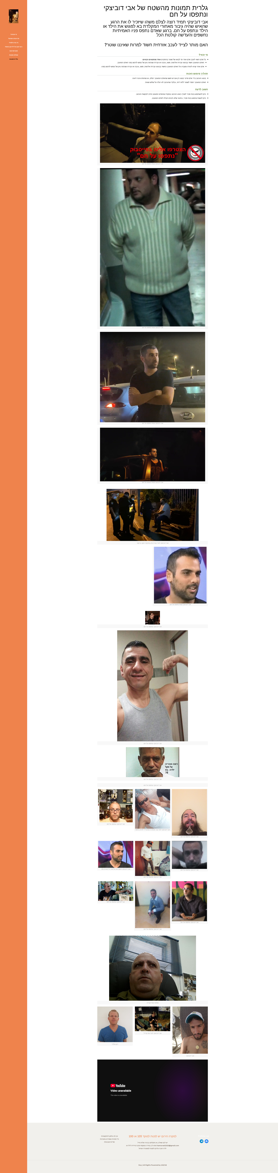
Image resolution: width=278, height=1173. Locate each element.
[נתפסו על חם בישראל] (13, 16)
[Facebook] (206, 1141)
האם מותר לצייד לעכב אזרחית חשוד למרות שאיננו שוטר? (156, 44)
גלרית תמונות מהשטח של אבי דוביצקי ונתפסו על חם (156, 11)
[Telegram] (201, 1141)
